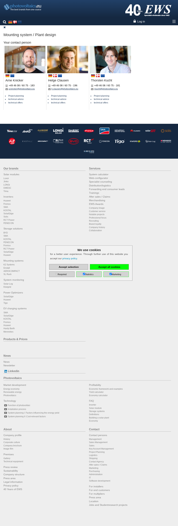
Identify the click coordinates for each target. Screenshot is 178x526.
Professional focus (97, 218)
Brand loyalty (95, 224)
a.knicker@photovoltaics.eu (22, 89)
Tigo (5, 303)
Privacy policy (10, 485)
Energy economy (11, 389)
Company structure (14, 474)
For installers (96, 486)
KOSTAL (7, 210)
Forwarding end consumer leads (107, 189)
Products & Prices (15, 339)
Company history (97, 227)
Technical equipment (13, 461)
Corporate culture (11, 442)
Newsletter (9, 365)
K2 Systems (9, 264)
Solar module (95, 408)
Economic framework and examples (106, 389)
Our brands (10, 168)
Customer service (97, 211)
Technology (9, 400)
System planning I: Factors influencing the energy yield (33, 413)
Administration (96, 474)
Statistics (89, 274)
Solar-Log (8, 284)
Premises (8, 454)
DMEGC (7, 188)
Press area (9, 478)
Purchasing (94, 471)
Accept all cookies (109, 267)
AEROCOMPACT (11, 271)
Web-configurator (98, 178)
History (6, 439)
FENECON (8, 223)
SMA (5, 207)
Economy (93, 421)
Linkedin (13, 371)
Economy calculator (98, 395)
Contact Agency (96, 461)
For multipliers (97, 493)
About (7, 429)
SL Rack (7, 274)
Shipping (93, 458)
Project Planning (97, 452)
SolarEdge (8, 213)
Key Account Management (101, 449)
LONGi (6, 185)
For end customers (99, 490)
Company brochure (12, 445)
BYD (5, 233)
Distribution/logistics (100, 185)
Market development (14, 385)
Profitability (95, 385)
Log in (141, 21)
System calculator (98, 174)
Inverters (8, 196)
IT (90, 477)
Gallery (6, 458)
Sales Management (98, 442)
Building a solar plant (99, 418)
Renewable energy (12, 392)
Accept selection (69, 267)
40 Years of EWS (12, 489)
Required (62, 274)
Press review (10, 467)
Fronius (7, 204)
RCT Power (8, 220)
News (7, 355)
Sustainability (10, 470)
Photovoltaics (12, 378)
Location (93, 501)
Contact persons (98, 435)
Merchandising (97, 200)
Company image (97, 208)
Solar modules (11, 174)
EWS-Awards (96, 204)
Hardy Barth (9, 328)
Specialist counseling (100, 181)
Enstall (6, 268)
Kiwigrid (7, 287)
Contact (94, 429)
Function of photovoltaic (19, 405)
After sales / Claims (99, 196)
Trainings (94, 192)
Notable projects (96, 214)
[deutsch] (10, 21)
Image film (8, 449)
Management (95, 439)
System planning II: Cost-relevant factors (27, 416)
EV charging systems (15, 308)
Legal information (13, 481)
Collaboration (95, 230)
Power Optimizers (13, 292)
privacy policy (69, 258)
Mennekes (8, 332)
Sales (91, 445)
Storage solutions (13, 228)
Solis (5, 216)
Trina (5, 191)
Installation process (17, 409)
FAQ (91, 400)
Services (94, 168)
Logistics (93, 455)
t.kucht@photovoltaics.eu (106, 89)
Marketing (93, 468)
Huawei (7, 200)
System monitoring (13, 279)
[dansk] (15, 21)
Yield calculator (96, 392)
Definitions (94, 414)
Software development (99, 481)
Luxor (6, 178)
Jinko (6, 181)
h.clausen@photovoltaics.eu (64, 89)
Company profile (12, 435)
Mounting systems (13, 260)
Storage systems (97, 411)
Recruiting (94, 221)
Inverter (92, 405)
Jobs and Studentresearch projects (108, 505)
